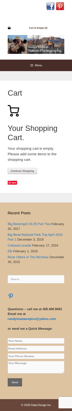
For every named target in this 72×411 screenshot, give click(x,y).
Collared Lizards (19, 245)
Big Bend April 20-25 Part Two (29, 224)
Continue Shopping (22, 170)
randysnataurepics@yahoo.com (32, 319)
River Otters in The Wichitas (28, 257)
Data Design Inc (41, 405)
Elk (10, 251)
